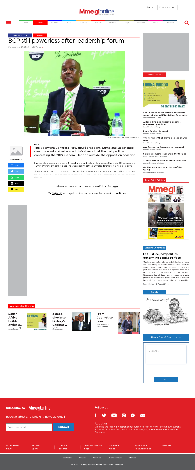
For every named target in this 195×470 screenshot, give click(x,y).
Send (166, 379)
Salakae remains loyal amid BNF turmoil (164, 154)
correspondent (14, 328)
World (112, 449)
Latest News (12, 445)
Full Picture (141, 445)
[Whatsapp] (135, 415)
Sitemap (132, 458)
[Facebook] (98, 415)
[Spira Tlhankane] (16, 150)
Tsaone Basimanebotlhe (152, 156)
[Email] (145, 415)
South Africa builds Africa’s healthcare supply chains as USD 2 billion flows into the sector (164, 115)
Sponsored (114, 445)
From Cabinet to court (105, 318)
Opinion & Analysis (92, 445)
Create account (167, 7)
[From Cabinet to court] (129, 323)
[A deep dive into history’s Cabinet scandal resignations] (81, 321)
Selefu (154, 292)
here (115, 186)
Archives (82, 458)
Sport (35, 449)
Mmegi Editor (149, 284)
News (40, 35)
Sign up (57, 193)
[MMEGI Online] (97, 12)
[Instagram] (126, 415)
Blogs (86, 449)
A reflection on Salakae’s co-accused (163, 147)
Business (36, 445)
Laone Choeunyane (150, 163)
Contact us (67, 458)
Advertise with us (114, 458)
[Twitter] (106, 415)
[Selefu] (166, 313)
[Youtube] (116, 415)
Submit (63, 427)
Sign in (150, 7)
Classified (166, 445)
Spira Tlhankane (16, 159)
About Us (97, 458)
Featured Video (143, 449)
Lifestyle (62, 445)
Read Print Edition (155, 180)
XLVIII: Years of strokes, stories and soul (164, 161)
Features (62, 449)
